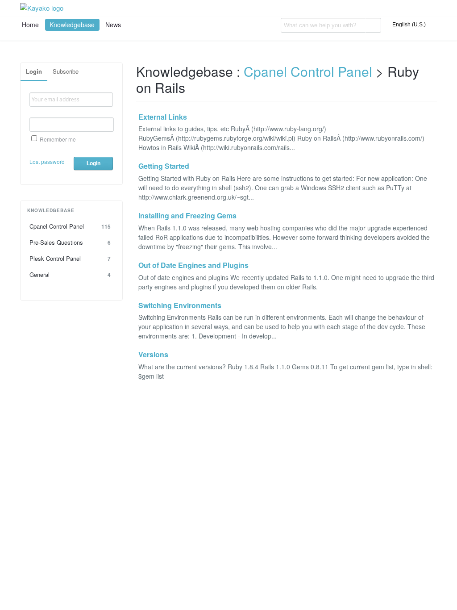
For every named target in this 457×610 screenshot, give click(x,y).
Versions (153, 354)
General (70, 274)
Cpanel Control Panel (70, 226)
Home (30, 24)
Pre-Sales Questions (70, 242)
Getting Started (163, 166)
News (113, 24)
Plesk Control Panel (70, 258)
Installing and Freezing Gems (187, 216)
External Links (162, 117)
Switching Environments (179, 305)
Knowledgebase (72, 24)
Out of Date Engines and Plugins (193, 265)
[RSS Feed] (434, 75)
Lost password (47, 161)
